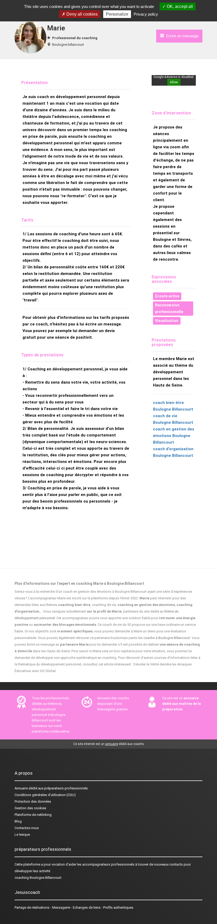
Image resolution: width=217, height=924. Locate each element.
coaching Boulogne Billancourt (38, 878)
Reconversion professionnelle (169, 308)
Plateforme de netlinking (33, 815)
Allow (174, 82)
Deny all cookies (81, 14)
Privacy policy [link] (146, 14)
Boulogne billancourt (68, 45)
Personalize (117, 14)
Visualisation (166, 321)
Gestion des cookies (30, 808)
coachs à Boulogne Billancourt (166, 638)
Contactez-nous (27, 828)
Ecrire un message (181, 36)
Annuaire (21, 788)
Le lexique (22, 834)
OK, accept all (179, 6)
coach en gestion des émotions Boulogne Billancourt (173, 436)
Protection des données (33, 801)
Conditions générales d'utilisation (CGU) (45, 795)
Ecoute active (167, 296)
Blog (18, 821)
